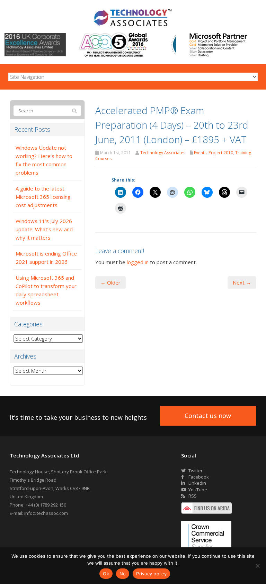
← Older (110, 282)
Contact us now (208, 415)
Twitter (195, 470)
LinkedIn (196, 483)
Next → (242, 282)
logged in (138, 262)
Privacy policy (151, 573)
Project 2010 (221, 153)
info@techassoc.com (46, 513)
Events (200, 153)
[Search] (74, 111)
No (122, 573)
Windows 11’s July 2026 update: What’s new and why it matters (44, 229)
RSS (192, 496)
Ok (106, 573)
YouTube (197, 489)
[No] (257, 565)
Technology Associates (162, 153)
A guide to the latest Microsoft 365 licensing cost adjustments (43, 196)
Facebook (198, 477)
